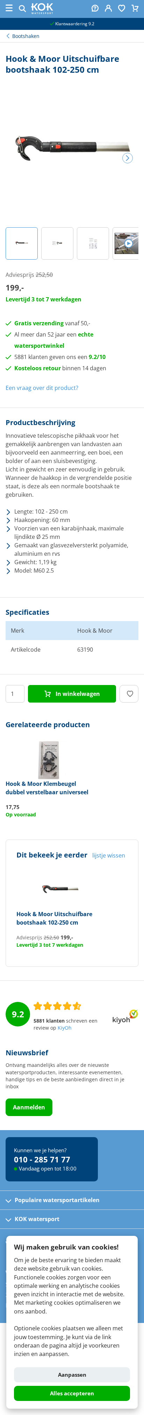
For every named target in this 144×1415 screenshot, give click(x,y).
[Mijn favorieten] (121, 9)
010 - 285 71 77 (42, 1159)
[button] (22, 243)
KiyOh (65, 1028)
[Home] (42, 12)
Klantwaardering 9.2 (74, 24)
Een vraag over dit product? (42, 388)
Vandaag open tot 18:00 (48, 1168)
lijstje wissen (108, 855)
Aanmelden (29, 1107)
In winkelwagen (77, 694)
